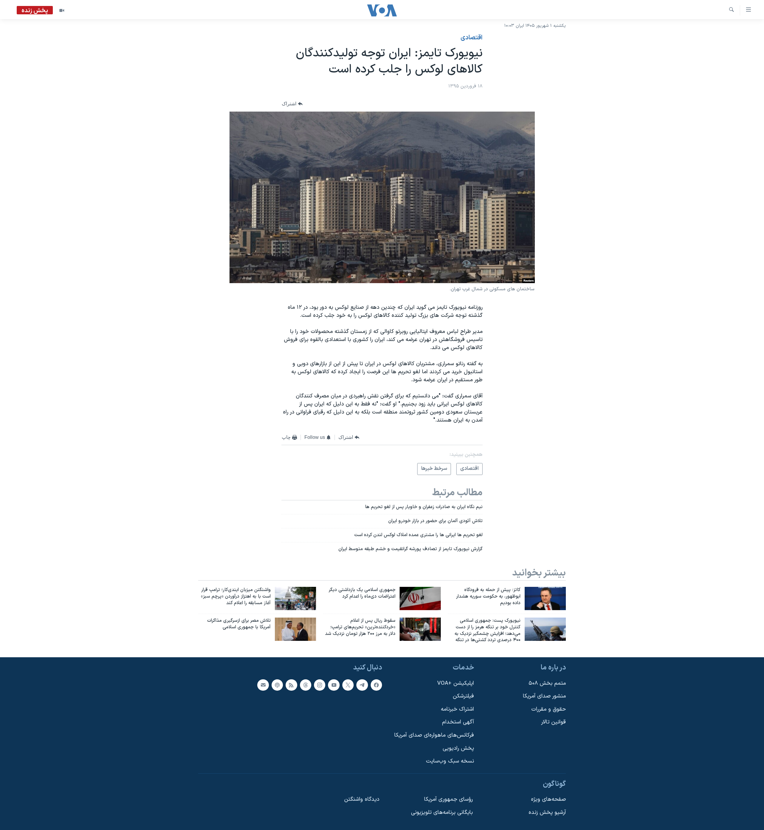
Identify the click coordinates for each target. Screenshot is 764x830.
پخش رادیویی (458, 748)
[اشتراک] (263, 685)
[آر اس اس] (291, 685)
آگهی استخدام (458, 722)
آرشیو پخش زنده (547, 813)
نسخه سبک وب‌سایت (450, 762)
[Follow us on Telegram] (362, 685)
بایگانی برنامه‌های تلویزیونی (442, 813)
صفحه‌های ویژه (548, 800)
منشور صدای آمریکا (544, 696)
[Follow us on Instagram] (319, 685)
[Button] (292, 104)
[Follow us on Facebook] (376, 685)
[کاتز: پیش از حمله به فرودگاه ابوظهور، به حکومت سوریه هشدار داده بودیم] (545, 598)
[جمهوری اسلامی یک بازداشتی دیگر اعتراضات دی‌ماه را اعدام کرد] (420, 598)
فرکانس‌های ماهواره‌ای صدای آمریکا (434, 735)
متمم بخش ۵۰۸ (547, 683)
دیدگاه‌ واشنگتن (361, 800)
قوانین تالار (553, 722)
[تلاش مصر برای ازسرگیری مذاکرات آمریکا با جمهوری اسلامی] (295, 629)
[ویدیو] (62, 10)
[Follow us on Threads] (305, 685)
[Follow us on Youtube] (333, 685)
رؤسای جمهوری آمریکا (448, 800)
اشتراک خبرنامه (457, 709)
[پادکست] (277, 685)
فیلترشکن (463, 696)
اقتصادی (471, 38)
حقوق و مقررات (548, 709)
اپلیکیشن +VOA (455, 683)
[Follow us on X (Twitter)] (348, 685)
